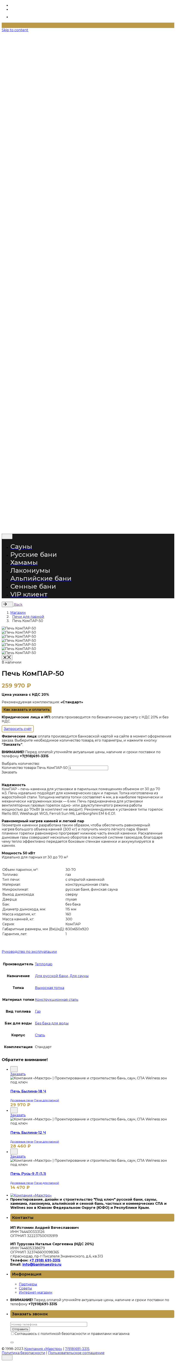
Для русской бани (51, 976)
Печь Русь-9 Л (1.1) (28, 1173)
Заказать (18, 1074)
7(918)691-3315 (78, 520)
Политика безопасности (24, 528)
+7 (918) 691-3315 (44, 1260)
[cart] (12, 72)
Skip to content (15, 30)
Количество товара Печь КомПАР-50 (35, 768)
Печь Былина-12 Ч (28, 1132)
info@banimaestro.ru (41, 1264)
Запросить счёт (18, 729)
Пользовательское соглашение (77, 528)
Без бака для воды (52, 1023)
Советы (25, 1288)
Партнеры (28, 1284)
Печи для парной (46, 1100)
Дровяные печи (21, 1100)
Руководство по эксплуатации (29, 952)
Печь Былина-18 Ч (28, 1091)
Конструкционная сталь (56, 1000)
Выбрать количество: (21, 764)
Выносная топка (49, 988)
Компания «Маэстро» (44, 520)
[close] (16, 90)
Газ (38, 1011)
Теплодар (43, 964)
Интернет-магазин (35, 1292)
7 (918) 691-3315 (28, 67)
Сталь (40, 1035)
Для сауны (79, 976)
